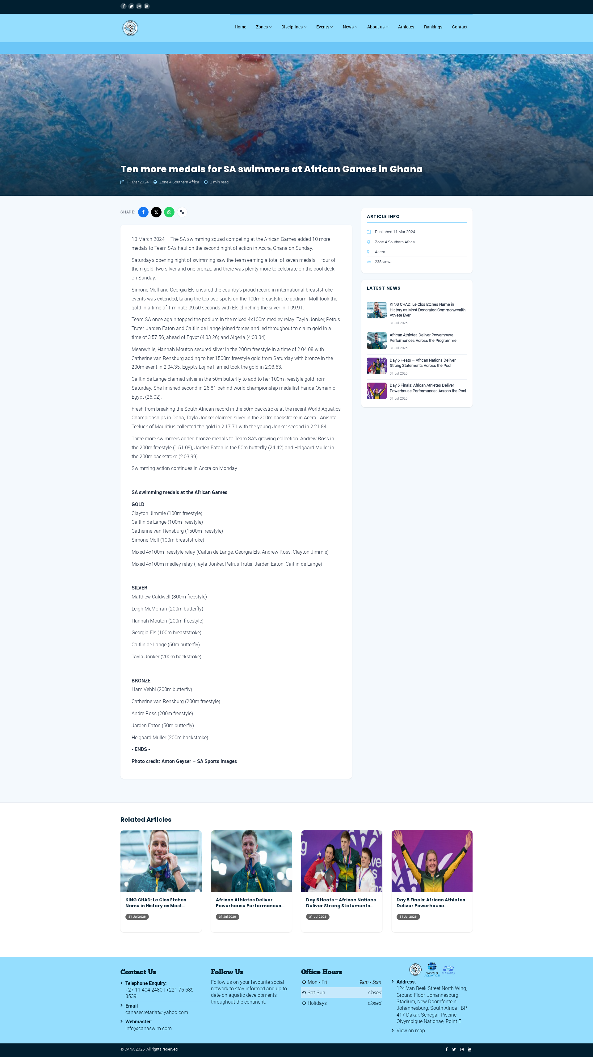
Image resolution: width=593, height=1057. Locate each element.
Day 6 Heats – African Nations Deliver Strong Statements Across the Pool (423, 363)
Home (240, 27)
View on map (411, 1030)
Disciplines (292, 27)
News (348, 27)
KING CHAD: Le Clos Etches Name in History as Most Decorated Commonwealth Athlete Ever (427, 310)
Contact (460, 27)
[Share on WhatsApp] (169, 212)
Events (322, 27)
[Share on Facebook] (143, 212)
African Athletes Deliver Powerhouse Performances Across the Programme (423, 337)
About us (376, 27)
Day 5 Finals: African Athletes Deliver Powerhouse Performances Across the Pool (428, 388)
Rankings (433, 27)
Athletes (406, 27)
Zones (262, 27)
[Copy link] (182, 212)
